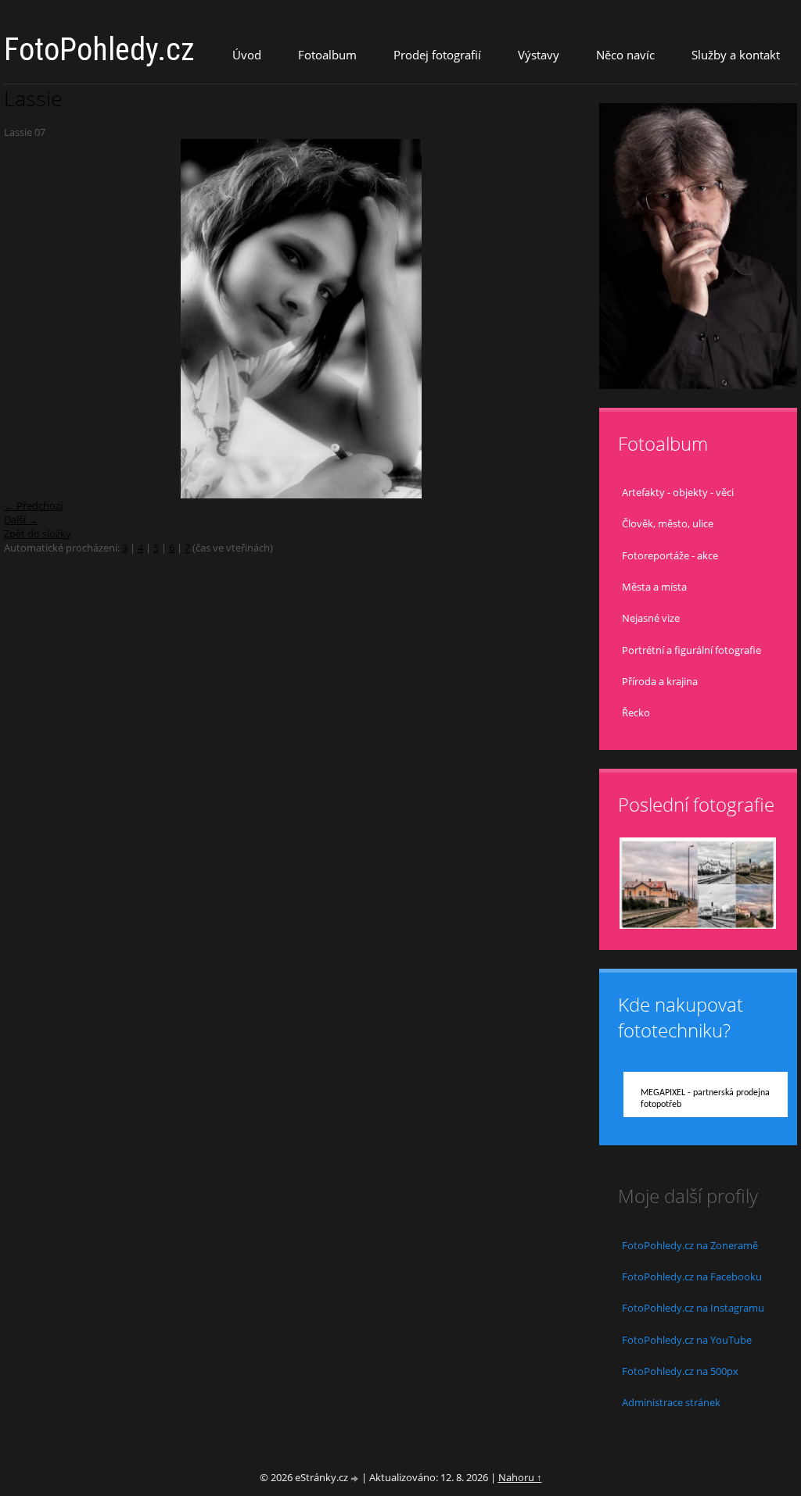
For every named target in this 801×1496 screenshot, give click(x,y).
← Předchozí (33, 505)
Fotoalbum (327, 54)
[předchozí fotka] (29, 318)
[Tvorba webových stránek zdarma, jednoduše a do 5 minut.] (355, 1478)
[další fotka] (573, 318)
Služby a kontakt (735, 54)
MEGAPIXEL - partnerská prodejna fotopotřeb (705, 1098)
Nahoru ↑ (520, 1477)
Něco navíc (625, 54)
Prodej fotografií (437, 54)
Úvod (246, 54)
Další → (21, 519)
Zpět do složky (37, 534)
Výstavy (538, 54)
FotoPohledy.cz (99, 49)
